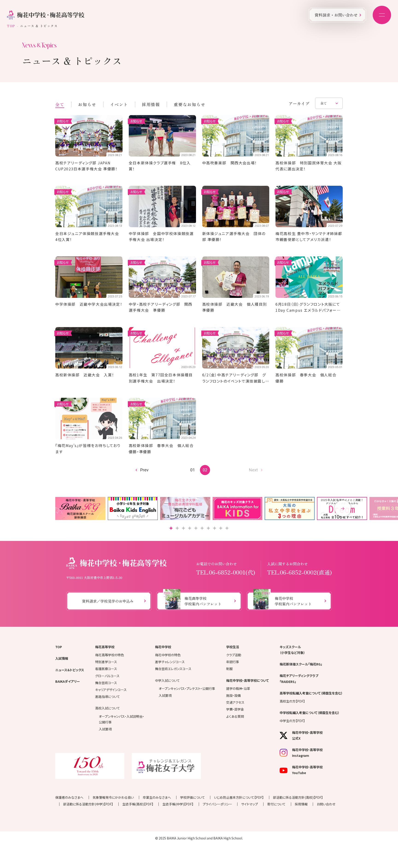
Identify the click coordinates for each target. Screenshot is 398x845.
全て (59, 104)
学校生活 (232, 647)
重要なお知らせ (189, 104)
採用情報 (151, 104)
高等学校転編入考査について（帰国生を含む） (311, 693)
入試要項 (105, 729)
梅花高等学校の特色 (109, 655)
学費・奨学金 (235, 709)
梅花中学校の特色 (168, 655)
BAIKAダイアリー (67, 681)
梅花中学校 (163, 647)
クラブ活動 (233, 655)
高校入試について (107, 708)
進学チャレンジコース (170, 661)
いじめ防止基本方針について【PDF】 (239, 797)
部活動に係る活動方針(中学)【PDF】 (88, 804)
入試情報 (61, 658)
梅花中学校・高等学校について (247, 680)
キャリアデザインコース (111, 689)
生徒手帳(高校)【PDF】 (137, 804)
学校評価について (192, 797)
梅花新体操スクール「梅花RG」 (301, 664)
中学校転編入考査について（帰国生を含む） (309, 712)
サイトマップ (249, 804)
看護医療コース (106, 668)
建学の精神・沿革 (238, 688)
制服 (229, 668)
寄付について (276, 804)
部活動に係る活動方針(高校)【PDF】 (298, 797)
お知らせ (87, 104)
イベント (119, 104)
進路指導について (107, 696)
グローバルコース (107, 676)
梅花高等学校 (104, 647)
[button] (343, 508)
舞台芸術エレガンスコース (173, 668)
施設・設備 (233, 695)
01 (192, 470)
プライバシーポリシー (217, 804)
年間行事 (232, 661)
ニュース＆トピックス (69, 670)
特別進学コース (106, 661)
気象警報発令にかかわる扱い (113, 797)
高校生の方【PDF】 (292, 701)
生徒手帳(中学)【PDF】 (177, 804)
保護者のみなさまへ (69, 797)
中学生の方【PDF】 (292, 720)
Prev (144, 470)
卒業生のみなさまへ (157, 797)
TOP (11, 25)
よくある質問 (235, 716)
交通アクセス (235, 702)
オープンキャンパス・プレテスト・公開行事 (187, 688)
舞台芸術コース (106, 682)
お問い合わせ (326, 804)
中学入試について (167, 680)
